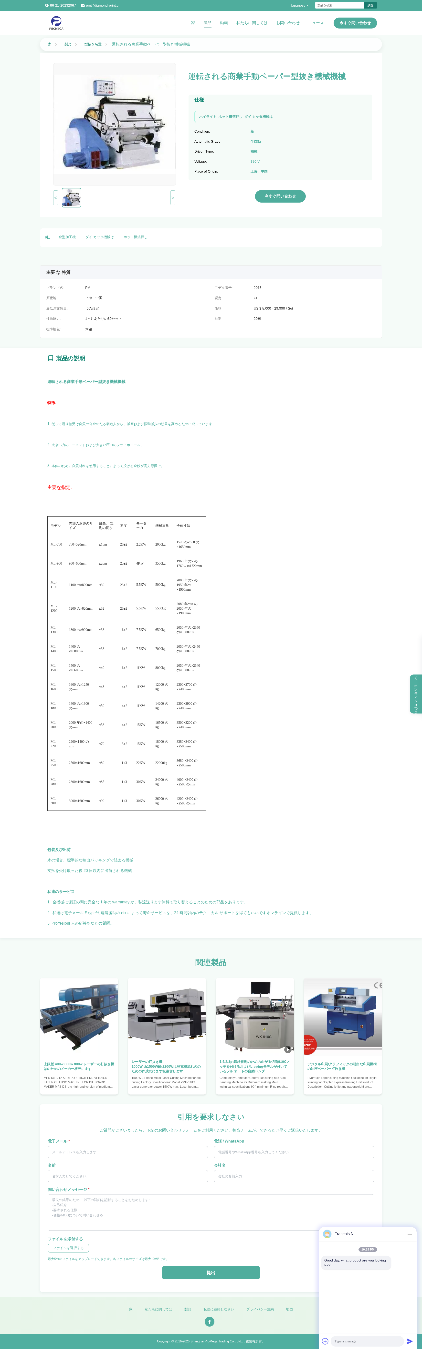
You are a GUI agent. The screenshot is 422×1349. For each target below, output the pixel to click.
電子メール (59, 1141)
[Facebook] (209, 1322)
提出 (211, 1272)
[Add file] (325, 1341)
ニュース (316, 23)
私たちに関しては (252, 23)
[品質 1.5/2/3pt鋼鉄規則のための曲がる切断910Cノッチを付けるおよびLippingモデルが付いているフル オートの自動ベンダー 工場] (255, 1017)
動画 (224, 23)
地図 (289, 1309)
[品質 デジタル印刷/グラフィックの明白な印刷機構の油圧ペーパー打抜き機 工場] (343, 1017)
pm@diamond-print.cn (103, 5)
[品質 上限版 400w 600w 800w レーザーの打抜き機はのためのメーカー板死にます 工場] (79, 1017)
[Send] (410, 1341)
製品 (207, 23)
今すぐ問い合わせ (355, 23)
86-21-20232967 (63, 5)
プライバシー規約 (260, 1309)
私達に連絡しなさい (218, 1309)
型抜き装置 (93, 44)
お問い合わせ (288, 23)
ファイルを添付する (65, 1239)
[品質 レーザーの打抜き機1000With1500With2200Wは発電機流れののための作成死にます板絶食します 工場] (167, 1017)
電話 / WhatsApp (229, 1141)
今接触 (79, 1086)
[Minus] (410, 1234)
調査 (370, 5)
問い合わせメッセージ (68, 1189)
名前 (52, 1165)
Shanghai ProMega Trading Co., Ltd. (216, 1341)
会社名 (220, 1165)
